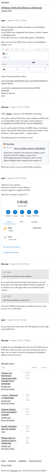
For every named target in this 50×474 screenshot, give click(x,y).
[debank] (25, 60)
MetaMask (5, 2)
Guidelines (22, 461)
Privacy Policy (6, 465)
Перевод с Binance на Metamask (9, 396)
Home (3, 461)
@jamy (8, 114)
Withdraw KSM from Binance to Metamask (21, 7)
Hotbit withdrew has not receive (9, 427)
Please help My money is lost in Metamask (8, 440)
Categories (12, 461)
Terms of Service (35, 461)
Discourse (14, 471)
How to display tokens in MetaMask (29, 148)
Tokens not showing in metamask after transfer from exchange (9, 378)
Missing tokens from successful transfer (9, 412)
